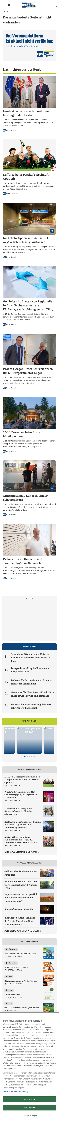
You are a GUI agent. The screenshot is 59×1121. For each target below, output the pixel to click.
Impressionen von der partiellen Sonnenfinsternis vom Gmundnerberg (21, 897)
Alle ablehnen (29, 1107)
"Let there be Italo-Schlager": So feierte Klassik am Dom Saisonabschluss (20, 921)
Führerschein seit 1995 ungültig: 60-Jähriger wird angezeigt (31, 706)
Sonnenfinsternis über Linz (19, 909)
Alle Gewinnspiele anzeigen (20, 852)
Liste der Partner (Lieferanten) (15, 1091)
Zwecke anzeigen (29, 1115)
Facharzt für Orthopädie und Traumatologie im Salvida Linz (32, 682)
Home (5, 11)
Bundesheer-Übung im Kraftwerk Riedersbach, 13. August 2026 (20, 885)
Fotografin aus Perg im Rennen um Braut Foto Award (30, 670)
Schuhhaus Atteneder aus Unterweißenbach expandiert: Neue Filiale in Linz (31, 657)
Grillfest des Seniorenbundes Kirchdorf (20, 873)
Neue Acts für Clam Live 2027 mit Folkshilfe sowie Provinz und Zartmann (32, 694)
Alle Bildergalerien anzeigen (21, 931)
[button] (4, 5)
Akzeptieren (29, 1099)
